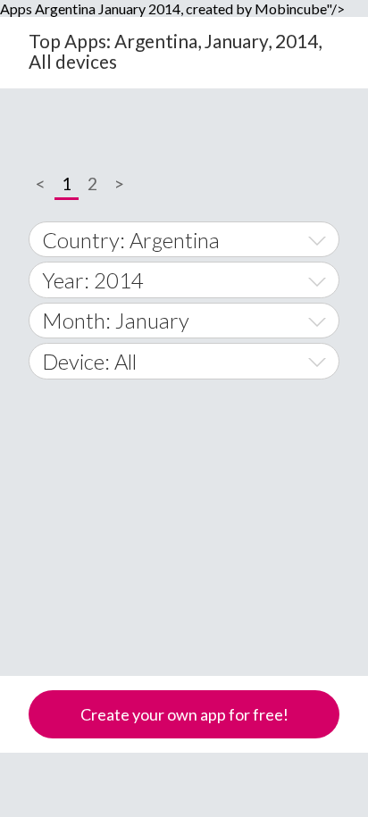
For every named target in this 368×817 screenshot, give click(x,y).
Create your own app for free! (184, 714)
